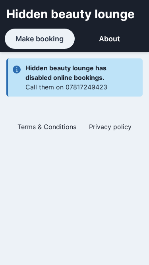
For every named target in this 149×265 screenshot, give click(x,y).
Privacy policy (110, 127)
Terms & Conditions (46, 127)
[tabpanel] (74, 98)
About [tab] (109, 39)
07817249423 (86, 87)
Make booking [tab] (39, 39)
